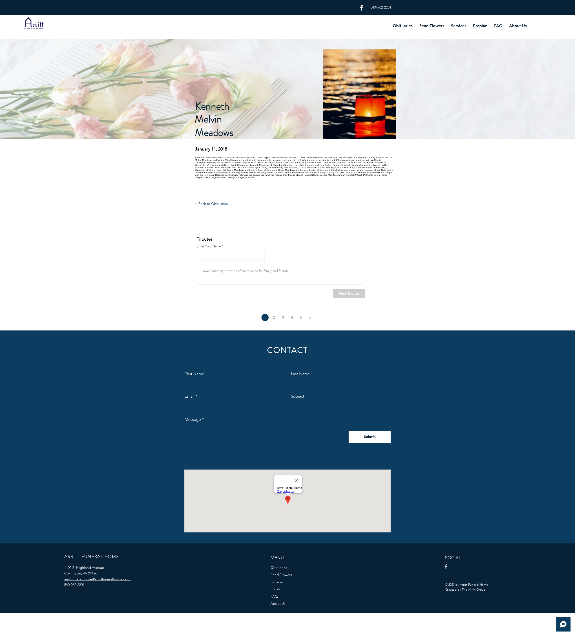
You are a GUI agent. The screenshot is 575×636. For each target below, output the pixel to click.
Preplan (276, 589)
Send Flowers (281, 575)
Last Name (300, 374)
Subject (297, 396)
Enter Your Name (209, 246)
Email (189, 396)
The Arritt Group (474, 589)
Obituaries (278, 567)
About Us (277, 603)
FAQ (274, 596)
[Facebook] (446, 566)
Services (276, 582)
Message (193, 419)
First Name (194, 374)
